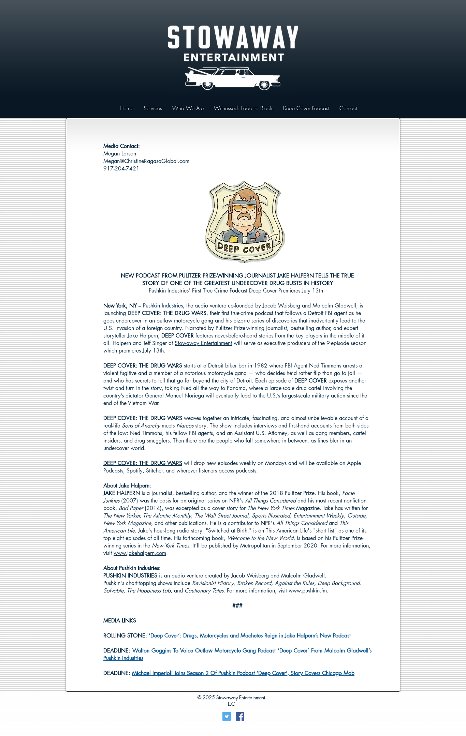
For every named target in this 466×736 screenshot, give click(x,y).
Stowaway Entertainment (203, 343)
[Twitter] (226, 716)
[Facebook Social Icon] (240, 716)
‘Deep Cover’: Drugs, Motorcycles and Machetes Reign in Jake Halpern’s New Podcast (250, 635)
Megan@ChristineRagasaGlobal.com (146, 161)
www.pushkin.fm (308, 590)
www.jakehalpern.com (140, 553)
